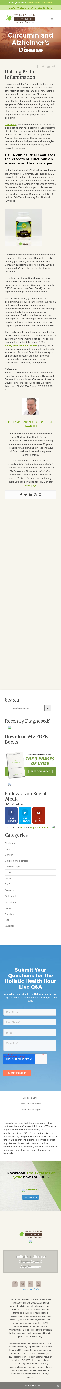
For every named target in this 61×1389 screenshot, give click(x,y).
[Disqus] (30, 551)
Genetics (9, 890)
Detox (8, 878)
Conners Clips (12, 866)
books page (30, 485)
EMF (7, 884)
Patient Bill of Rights (30, 1109)
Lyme (8, 908)
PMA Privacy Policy (30, 1103)
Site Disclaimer (30, 1097)
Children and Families (16, 860)
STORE (32, 7)
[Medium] (40, 495)
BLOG (12, 7)
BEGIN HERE (45, 7)
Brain (8, 848)
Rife (7, 919)
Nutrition (9, 914)
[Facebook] (21, 495)
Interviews (10, 902)
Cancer (9, 854)
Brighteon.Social (39, 827)
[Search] (47, 708)
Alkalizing (10, 843)
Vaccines (9, 925)
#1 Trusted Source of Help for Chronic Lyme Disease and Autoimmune (21, 18)
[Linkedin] (30, 495)
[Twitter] (25, 495)
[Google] (35, 495)
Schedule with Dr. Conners (39, 2)
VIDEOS (21, 7)
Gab (22, 827)
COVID (8, 872)
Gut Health (10, 896)
